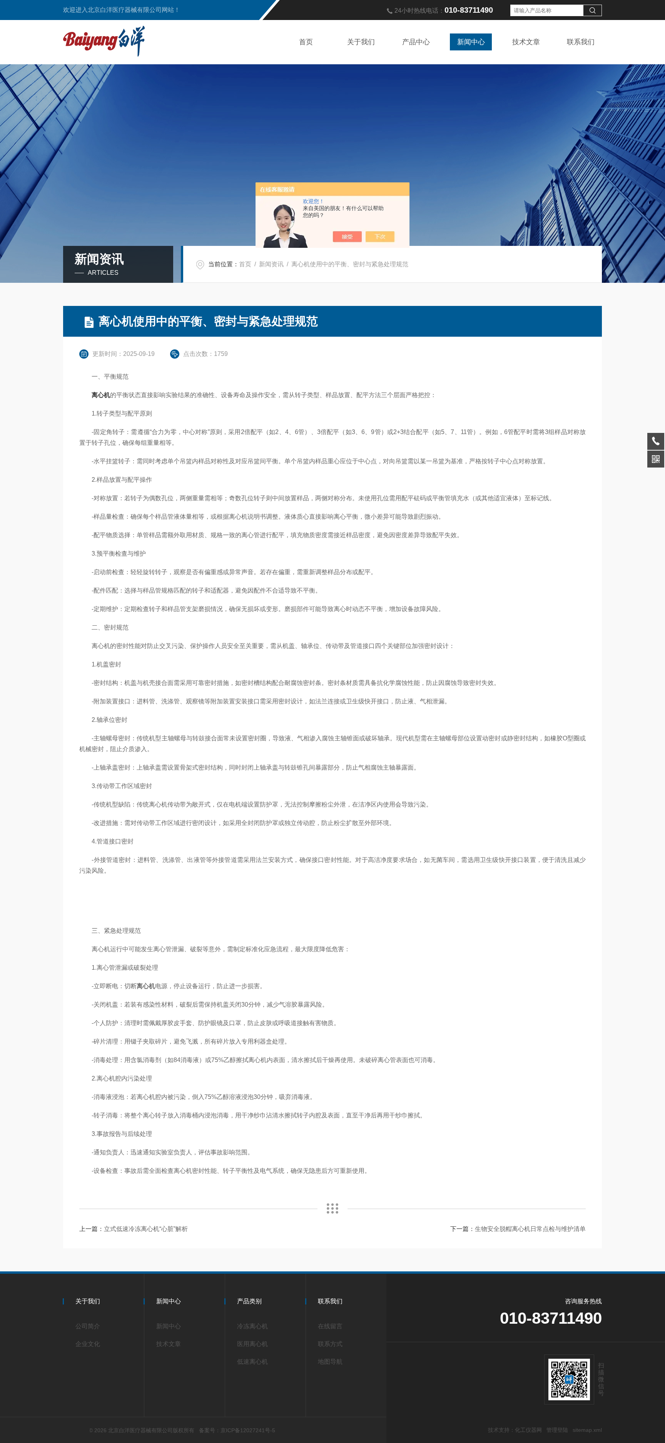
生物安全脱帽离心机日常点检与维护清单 (530, 1229)
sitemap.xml (587, 1430)
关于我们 (361, 42)
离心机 (101, 395)
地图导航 (330, 1361)
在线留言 (330, 1326)
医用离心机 (252, 1344)
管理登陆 (557, 1430)
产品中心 (416, 42)
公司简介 (87, 1326)
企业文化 (87, 1344)
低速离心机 (252, 1361)
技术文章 (526, 42)
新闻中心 (471, 42)
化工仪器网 (528, 1430)
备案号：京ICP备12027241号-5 (237, 1430)
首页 (306, 42)
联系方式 (330, 1344)
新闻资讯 (271, 264)
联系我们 (581, 42)
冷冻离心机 (252, 1326)
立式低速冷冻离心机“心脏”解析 (146, 1229)
